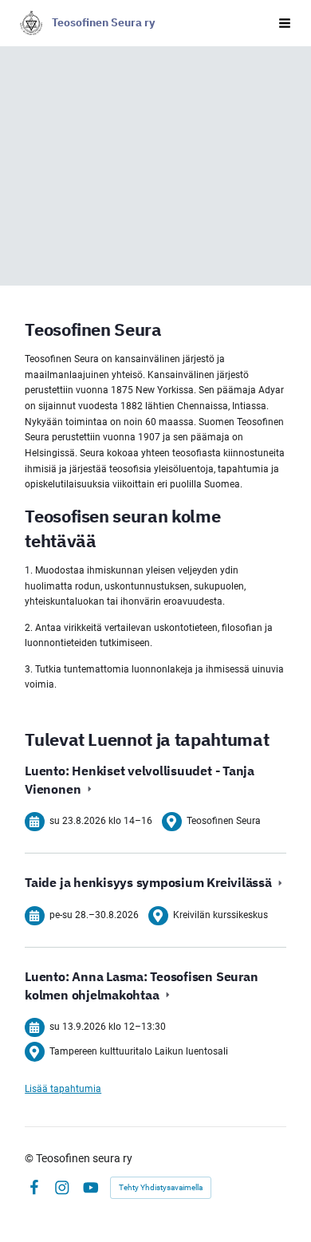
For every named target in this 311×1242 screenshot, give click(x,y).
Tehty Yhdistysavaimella (161, 1187)
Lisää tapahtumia (63, 1088)
